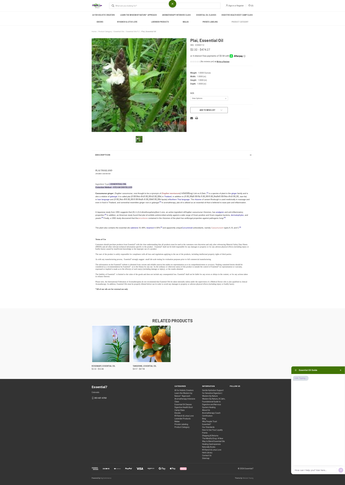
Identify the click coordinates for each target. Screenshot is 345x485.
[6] (240, 227)
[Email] (191, 118)
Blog (204, 419)
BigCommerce (106, 478)
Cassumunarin (217, 228)
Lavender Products (160, 22)
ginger (234, 193)
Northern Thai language (179, 199)
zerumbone (143, 218)
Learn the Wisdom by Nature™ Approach (138, 15)
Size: (192, 93)
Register (240, 6)
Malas (186, 22)
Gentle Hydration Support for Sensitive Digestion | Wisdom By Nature (213, 393)
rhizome (198, 199)
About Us (206, 410)
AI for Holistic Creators (103, 15)
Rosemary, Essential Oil (103, 366)
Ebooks (100, 22)
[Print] (196, 118)
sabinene (134, 228)
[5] (225, 217)
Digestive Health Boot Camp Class (237, 15)
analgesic (220, 212)
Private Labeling (210, 22)
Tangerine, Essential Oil (144, 366)
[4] (102, 217)
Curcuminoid (187, 228)
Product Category (240, 22)
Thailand (168, 196)
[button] (222, 62)
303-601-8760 (100, 398)
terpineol (150, 228)
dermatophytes (237, 215)
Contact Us (206, 455)
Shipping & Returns (210, 436)
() (252, 6)
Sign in (231, 6)
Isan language (103, 199)
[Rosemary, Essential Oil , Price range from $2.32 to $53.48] (110, 344)
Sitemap (205, 458)
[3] (105, 214)
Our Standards (208, 427)
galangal (113, 196)
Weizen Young (248, 478)
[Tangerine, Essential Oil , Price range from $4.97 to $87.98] (151, 344)
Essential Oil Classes (206, 15)
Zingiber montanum (171, 193)
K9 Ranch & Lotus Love (127, 22)
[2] (160, 202)
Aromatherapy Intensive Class (176, 15)
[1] (207, 193)
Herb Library (207, 453)
